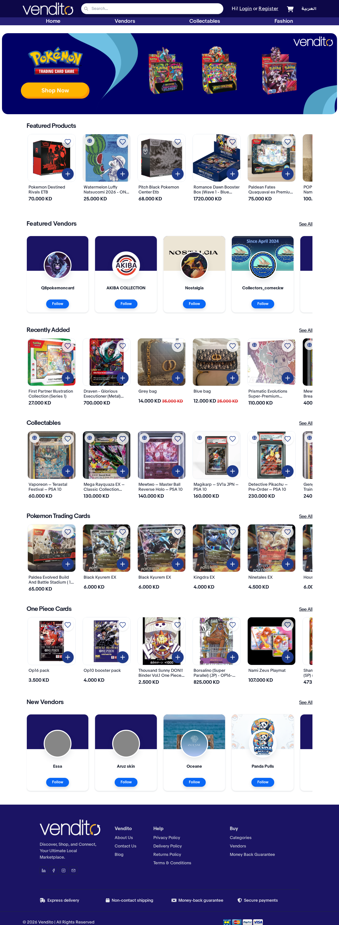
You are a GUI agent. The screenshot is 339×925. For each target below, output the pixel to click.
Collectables (204, 21)
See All (305, 224)
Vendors (125, 21)
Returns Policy (167, 855)
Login (245, 9)
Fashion (283, 21)
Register (268, 9)
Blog (119, 855)
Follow (57, 304)
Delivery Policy (167, 846)
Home (53, 21)
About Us (124, 838)
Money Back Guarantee (252, 855)
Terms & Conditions (172, 863)
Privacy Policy (166, 838)
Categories (241, 838)
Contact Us (125, 846)
